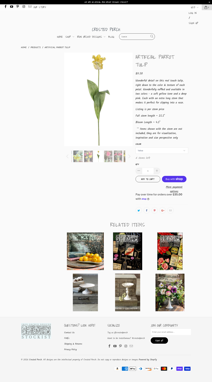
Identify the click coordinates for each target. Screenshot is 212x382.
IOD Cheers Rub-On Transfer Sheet (127, 251)
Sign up (193, 23)
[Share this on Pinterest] (154, 210)
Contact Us (69, 332)
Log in (193, 13)
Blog (111, 37)
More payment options (174, 189)
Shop (68, 37)
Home (60, 37)
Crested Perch (106, 29)
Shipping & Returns (73, 344)
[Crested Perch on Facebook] (5, 7)
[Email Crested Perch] (29, 7)
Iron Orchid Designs (90, 37)
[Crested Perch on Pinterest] (17, 7)
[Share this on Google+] (162, 210)
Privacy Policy (70, 349)
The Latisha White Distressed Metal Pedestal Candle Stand (127, 292)
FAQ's (66, 338)
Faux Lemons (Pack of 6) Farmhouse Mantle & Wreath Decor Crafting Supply (85, 251)
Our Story (40, 7)
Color (138, 144)
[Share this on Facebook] (146, 210)
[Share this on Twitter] (139, 210)
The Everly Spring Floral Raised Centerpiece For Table (170, 292)
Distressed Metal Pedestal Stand (85, 292)
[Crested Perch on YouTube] (11, 7)
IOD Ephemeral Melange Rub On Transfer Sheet (170, 251)
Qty (137, 164)
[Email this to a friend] (170, 210)
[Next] (129, 99)
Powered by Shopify (148, 359)
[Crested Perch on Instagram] (23, 7)
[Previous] (68, 99)
